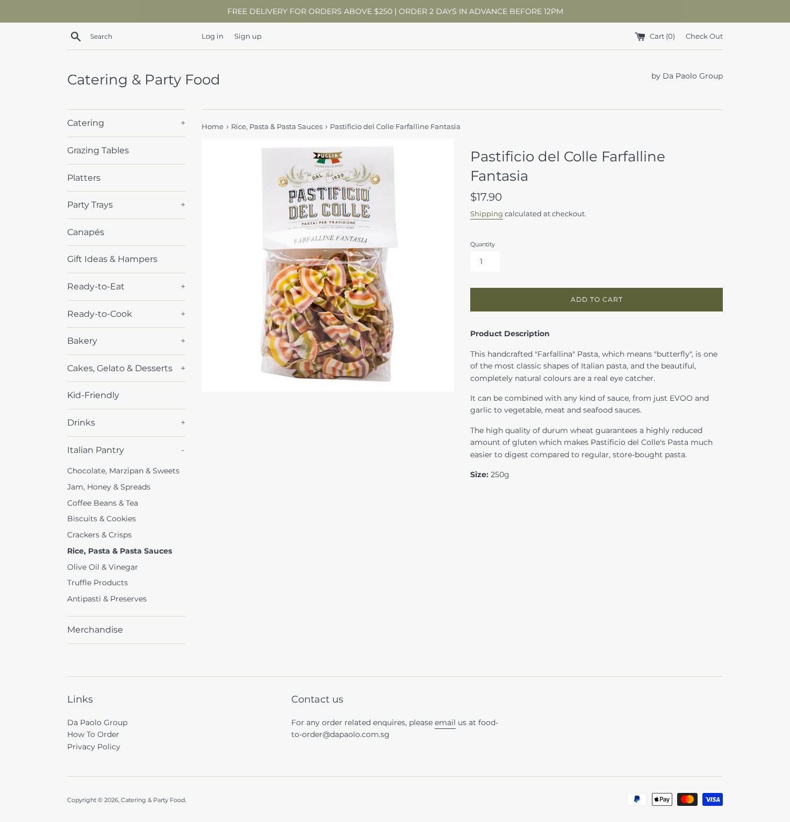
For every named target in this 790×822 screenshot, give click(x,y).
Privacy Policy (93, 747)
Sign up (248, 36)
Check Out (704, 36)
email (445, 722)
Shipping (486, 213)
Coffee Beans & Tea (102, 503)
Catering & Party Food (143, 79)
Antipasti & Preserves (107, 598)
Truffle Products (97, 582)
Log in (213, 36)
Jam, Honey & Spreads (108, 487)
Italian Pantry (125, 450)
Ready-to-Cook (126, 314)
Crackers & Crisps (99, 534)
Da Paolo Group (97, 722)
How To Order (93, 734)
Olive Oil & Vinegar (102, 567)
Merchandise (95, 630)
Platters (83, 178)
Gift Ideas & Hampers (112, 259)
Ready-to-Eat (126, 286)
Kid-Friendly (93, 395)
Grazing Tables (98, 150)
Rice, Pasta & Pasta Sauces (119, 551)
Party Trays (126, 205)
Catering (126, 123)
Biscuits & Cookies (101, 518)
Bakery (126, 341)
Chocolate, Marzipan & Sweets (123, 470)
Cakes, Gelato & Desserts (126, 368)
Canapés (85, 232)
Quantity (482, 244)
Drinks (126, 422)
